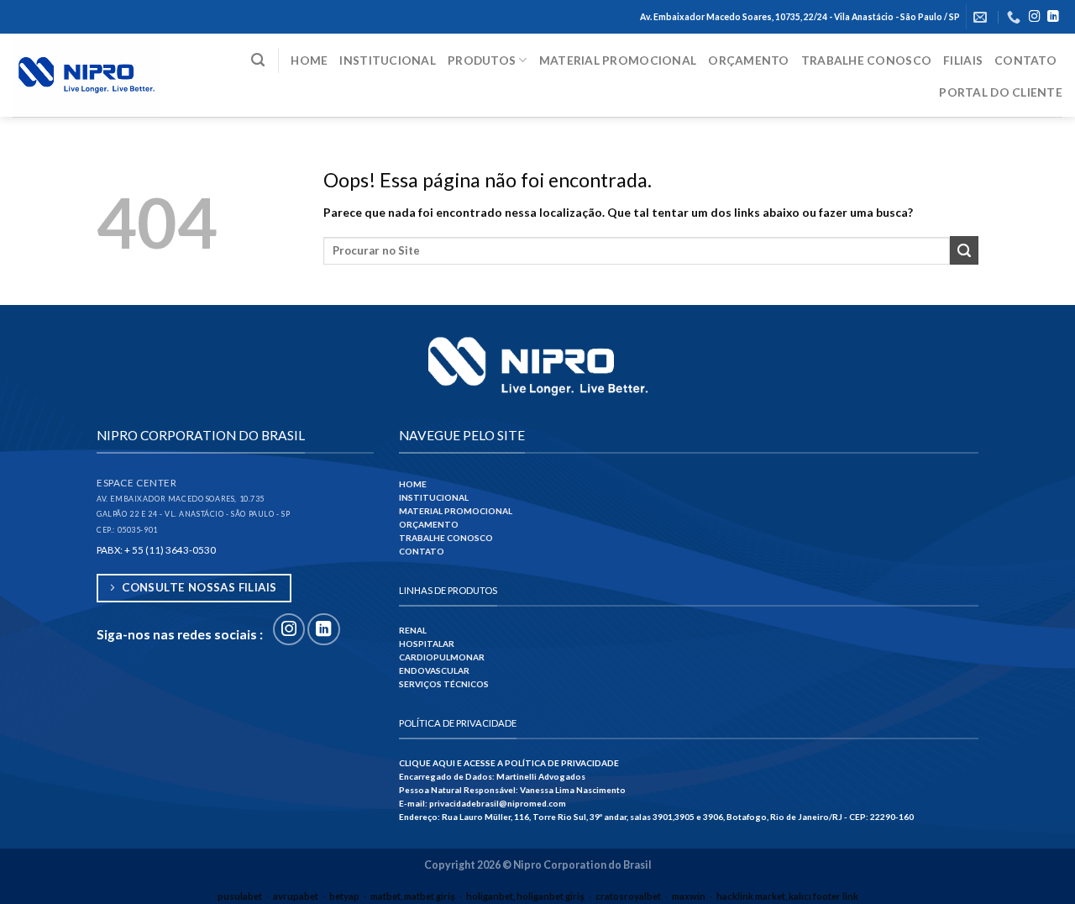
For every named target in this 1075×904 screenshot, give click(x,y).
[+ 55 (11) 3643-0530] (1016, 17)
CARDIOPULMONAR (442, 657)
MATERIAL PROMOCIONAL (455, 511)
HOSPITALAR (426, 644)
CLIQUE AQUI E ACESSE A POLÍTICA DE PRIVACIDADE (509, 763)
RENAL (413, 630)
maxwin (688, 896)
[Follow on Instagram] (1035, 17)
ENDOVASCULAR (434, 670)
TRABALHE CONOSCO (446, 538)
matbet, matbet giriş (412, 896)
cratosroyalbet (628, 896)
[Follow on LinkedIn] (1053, 17)
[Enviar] (964, 250)
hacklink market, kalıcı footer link (787, 896)
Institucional (387, 60)
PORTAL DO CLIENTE (1000, 92)
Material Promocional (618, 60)
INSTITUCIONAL (434, 497)
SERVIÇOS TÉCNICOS (444, 684)
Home (309, 60)
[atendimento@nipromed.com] (982, 17)
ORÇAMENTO (429, 524)
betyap (344, 896)
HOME (413, 484)
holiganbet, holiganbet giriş (525, 896)
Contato (1025, 60)
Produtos (482, 60)
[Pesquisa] (258, 60)
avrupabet (295, 896)
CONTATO (421, 551)
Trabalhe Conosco (866, 60)
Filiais (963, 60)
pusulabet (240, 896)
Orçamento (748, 60)
